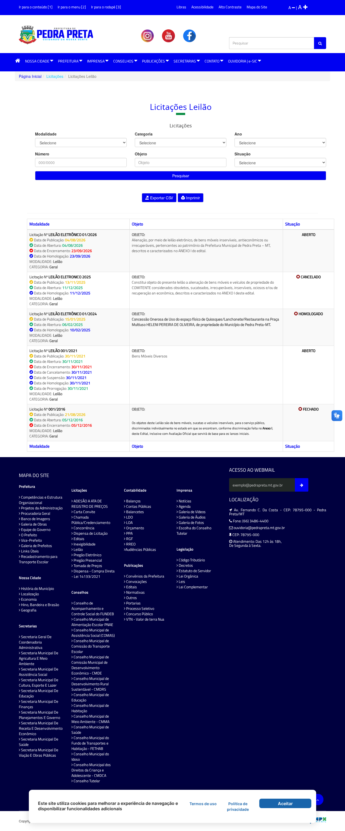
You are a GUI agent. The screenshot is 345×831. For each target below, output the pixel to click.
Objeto (141, 154)
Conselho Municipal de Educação (90, 697)
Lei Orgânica (188, 576)
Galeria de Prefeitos (36, 545)
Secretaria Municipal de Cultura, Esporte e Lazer (38, 682)
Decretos (185, 565)
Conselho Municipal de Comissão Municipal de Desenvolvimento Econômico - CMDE (90, 665)
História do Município (37, 588)
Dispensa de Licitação (90, 533)
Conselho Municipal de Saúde (90, 729)
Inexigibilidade (84, 544)
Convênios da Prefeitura (144, 576)
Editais (78, 538)
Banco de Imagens (35, 518)
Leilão (78, 549)
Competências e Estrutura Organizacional (40, 500)
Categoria (144, 134)
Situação (242, 154)
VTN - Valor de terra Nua (144, 619)
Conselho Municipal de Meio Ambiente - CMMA (90, 719)
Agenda (184, 506)
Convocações (136, 581)
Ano (238, 134)
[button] (17, 61)
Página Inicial (30, 76)
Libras (181, 7)
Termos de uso (203, 803)
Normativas (135, 592)
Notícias (184, 501)
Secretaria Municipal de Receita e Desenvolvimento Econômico (41, 728)
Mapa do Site (257, 7)
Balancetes (134, 511)
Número (42, 154)
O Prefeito (28, 535)
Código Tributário (191, 560)
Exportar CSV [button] (161, 197)
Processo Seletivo (139, 608)
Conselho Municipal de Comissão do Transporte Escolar (90, 646)
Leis (181, 581)
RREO (130, 544)
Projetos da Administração (41, 508)
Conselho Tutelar (86, 781)
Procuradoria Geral (35, 513)
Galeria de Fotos (191, 522)
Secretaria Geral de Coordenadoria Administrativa (35, 642)
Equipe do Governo (35, 529)
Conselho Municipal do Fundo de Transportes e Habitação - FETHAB (90, 743)
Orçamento (134, 528)
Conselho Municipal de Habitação (90, 708)
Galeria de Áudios (192, 517)
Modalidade (46, 134)
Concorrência (83, 528)
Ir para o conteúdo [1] (36, 7)
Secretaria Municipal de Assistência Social (38, 671)
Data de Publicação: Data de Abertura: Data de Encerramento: (60, 422)
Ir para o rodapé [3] (106, 7)
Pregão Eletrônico (87, 555)
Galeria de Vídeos (192, 511)
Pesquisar (180, 175)
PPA (129, 533)
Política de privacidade (238, 806)
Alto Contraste (230, 7)
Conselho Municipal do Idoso (90, 756)
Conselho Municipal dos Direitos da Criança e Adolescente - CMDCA (91, 770)
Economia (28, 599)
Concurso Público (139, 614)
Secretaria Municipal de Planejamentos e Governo (39, 715)
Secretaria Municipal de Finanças (38, 704)
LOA (129, 522)
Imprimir (192, 197)
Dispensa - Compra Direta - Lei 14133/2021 (93, 573)
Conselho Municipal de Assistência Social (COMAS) (93, 632)
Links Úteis (29, 551)
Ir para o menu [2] (72, 7)
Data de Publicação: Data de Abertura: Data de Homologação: (60, 290)
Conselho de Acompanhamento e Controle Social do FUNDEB (92, 608)
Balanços (133, 501)
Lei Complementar (193, 587)
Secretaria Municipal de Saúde (38, 741)
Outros (131, 597)
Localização (29, 594)
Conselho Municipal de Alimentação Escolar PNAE (92, 622)
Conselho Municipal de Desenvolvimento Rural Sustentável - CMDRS (90, 684)
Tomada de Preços (87, 565)
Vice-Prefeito (31, 540)
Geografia (28, 610)
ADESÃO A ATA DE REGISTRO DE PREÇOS (89, 503)
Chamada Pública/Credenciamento (90, 519)
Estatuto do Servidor (194, 570)
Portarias (133, 603)
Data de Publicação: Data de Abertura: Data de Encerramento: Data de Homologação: (63, 251)
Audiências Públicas (140, 549)
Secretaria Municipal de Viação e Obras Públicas (38, 752)
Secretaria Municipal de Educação (38, 693)
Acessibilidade (202, 7)
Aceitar (285, 803)
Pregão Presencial (87, 560)
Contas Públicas (138, 506)
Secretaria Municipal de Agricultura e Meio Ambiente (38, 658)
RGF (129, 538)
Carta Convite (84, 511)
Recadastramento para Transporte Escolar (38, 559)
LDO (129, 517)
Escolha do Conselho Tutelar (194, 530)
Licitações (54, 76)
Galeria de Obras (33, 524)
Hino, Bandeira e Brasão (39, 604)
